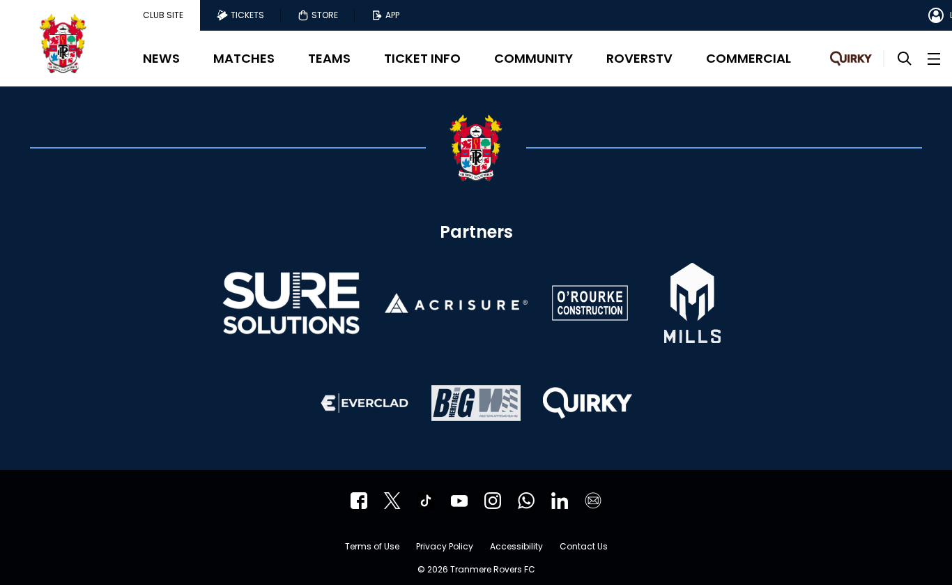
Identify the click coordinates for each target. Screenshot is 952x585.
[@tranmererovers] (425, 500)
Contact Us (584, 547)
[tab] (163, 15)
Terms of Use (372, 547)
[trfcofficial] (359, 500)
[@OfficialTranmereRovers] (459, 500)
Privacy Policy (444, 547)
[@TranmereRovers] (392, 500)
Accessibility (516, 547)
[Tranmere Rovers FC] (526, 500)
